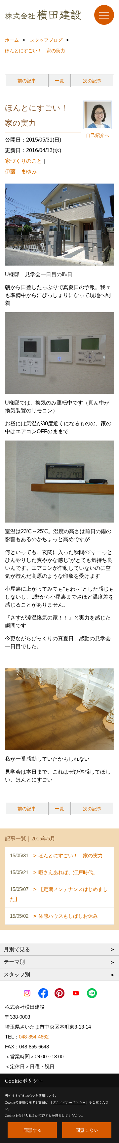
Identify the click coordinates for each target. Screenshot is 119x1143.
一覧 (59, 80)
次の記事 (92, 80)
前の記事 (27, 80)
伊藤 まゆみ (21, 171)
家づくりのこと (23, 161)
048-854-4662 (34, 1036)
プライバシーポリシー (69, 1102)
